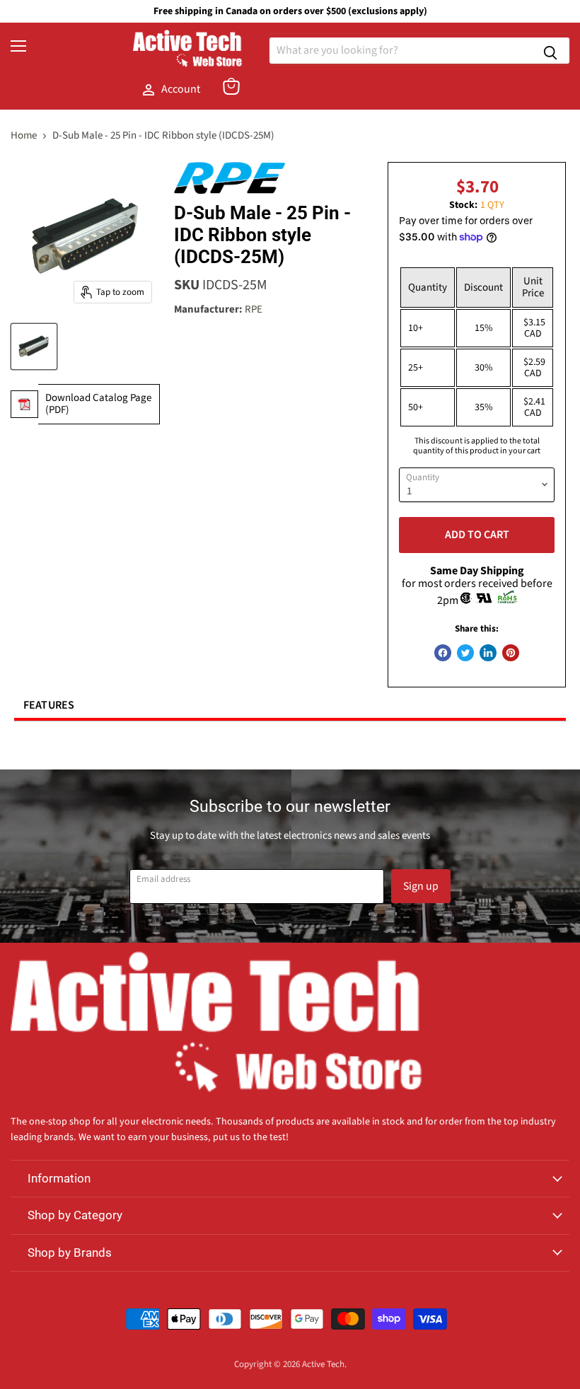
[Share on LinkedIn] (488, 652)
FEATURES (49, 705)
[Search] (550, 50)
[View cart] (231, 86)
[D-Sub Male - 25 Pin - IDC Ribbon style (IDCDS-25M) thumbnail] (34, 346)
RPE (253, 309)
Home (24, 135)
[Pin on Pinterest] (510, 652)
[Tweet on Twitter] (465, 652)
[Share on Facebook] (442, 652)
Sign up (421, 886)
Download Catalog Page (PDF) (98, 403)
